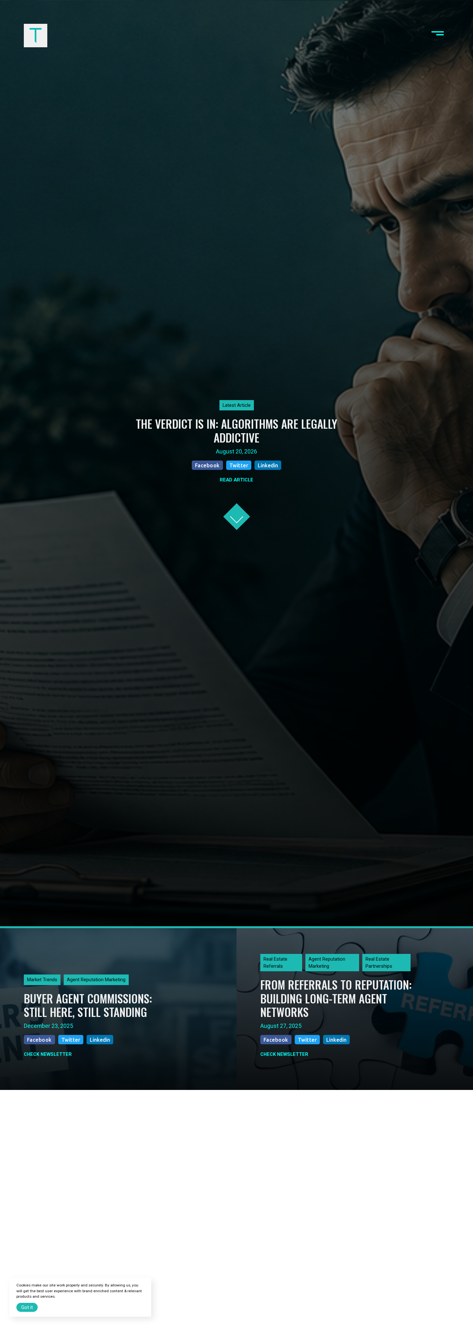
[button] (438, 36)
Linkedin (268, 465)
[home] (36, 36)
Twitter (238, 465)
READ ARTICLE (236, 480)
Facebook (207, 465)
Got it (27, 1307)
